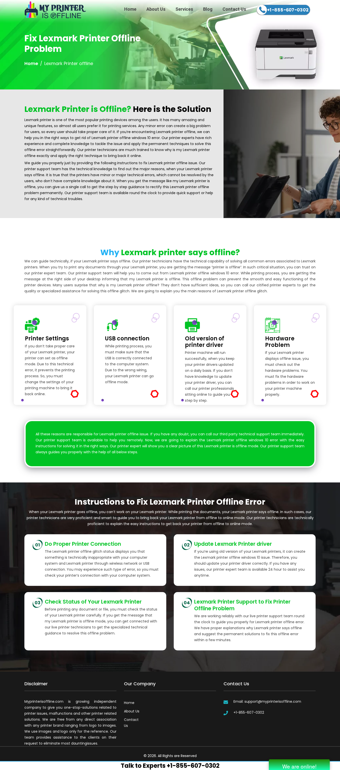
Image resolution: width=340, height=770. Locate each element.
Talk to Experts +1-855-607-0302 (170, 766)
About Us (156, 9)
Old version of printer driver (204, 341)
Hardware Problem (279, 341)
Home (130, 9)
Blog (208, 9)
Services (184, 9)
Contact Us (234, 9)
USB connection (127, 338)
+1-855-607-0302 (248, 712)
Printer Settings (47, 338)
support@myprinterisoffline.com (272, 701)
